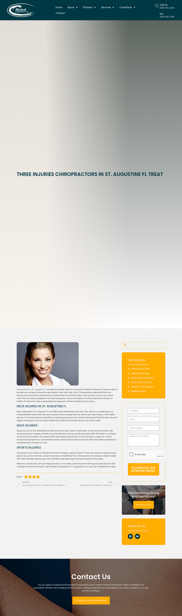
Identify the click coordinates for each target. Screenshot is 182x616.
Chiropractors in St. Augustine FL (31, 389)
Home (59, 7)
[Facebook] (130, 536)
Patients (87, 7)
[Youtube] (137, 536)
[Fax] (156, 14)
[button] (125, 345)
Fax (161, 13)
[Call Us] (156, 6)
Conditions (125, 7)
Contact (60, 13)
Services (106, 7)
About (70, 7)
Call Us (164, 4)
